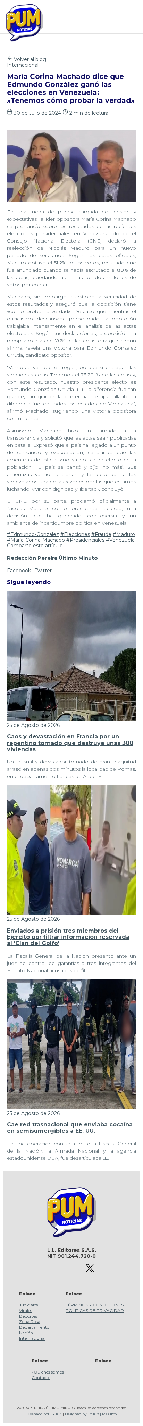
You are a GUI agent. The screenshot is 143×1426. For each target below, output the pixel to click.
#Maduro (124, 534)
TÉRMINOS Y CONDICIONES (95, 1305)
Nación (26, 1332)
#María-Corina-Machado (36, 540)
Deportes (28, 1316)
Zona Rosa (29, 1321)
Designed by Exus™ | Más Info (91, 1414)
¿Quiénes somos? (49, 1372)
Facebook (19, 570)
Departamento (34, 1327)
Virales (25, 1310)
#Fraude (101, 534)
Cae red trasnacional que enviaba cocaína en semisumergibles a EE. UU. (70, 1127)
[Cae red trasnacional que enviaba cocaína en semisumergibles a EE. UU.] (71, 1108)
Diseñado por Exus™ (44, 1414)
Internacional (23, 65)
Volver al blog (29, 59)
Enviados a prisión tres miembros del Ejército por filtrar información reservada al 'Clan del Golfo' (68, 937)
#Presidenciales (85, 540)
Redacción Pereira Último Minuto (52, 558)
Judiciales (28, 1305)
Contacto (41, 1377)
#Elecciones (75, 534)
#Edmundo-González (33, 534)
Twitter (43, 570)
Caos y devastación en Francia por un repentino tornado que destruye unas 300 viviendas (70, 743)
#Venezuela (120, 540)
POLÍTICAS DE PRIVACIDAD (95, 1310)
